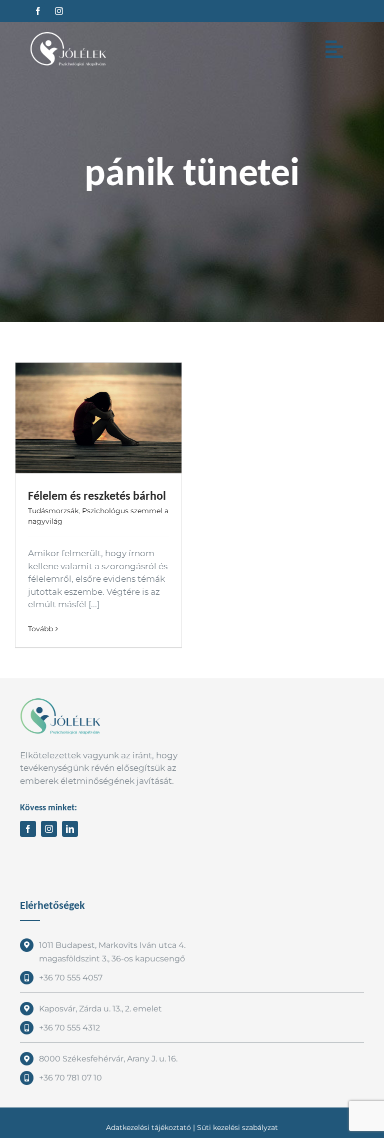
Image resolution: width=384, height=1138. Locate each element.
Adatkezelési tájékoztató (148, 1127)
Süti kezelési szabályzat (237, 1127)
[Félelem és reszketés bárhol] (99, 418)
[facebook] (38, 11)
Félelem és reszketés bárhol (97, 495)
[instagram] (59, 11)
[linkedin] (70, 829)
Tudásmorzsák (53, 510)
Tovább (40, 628)
